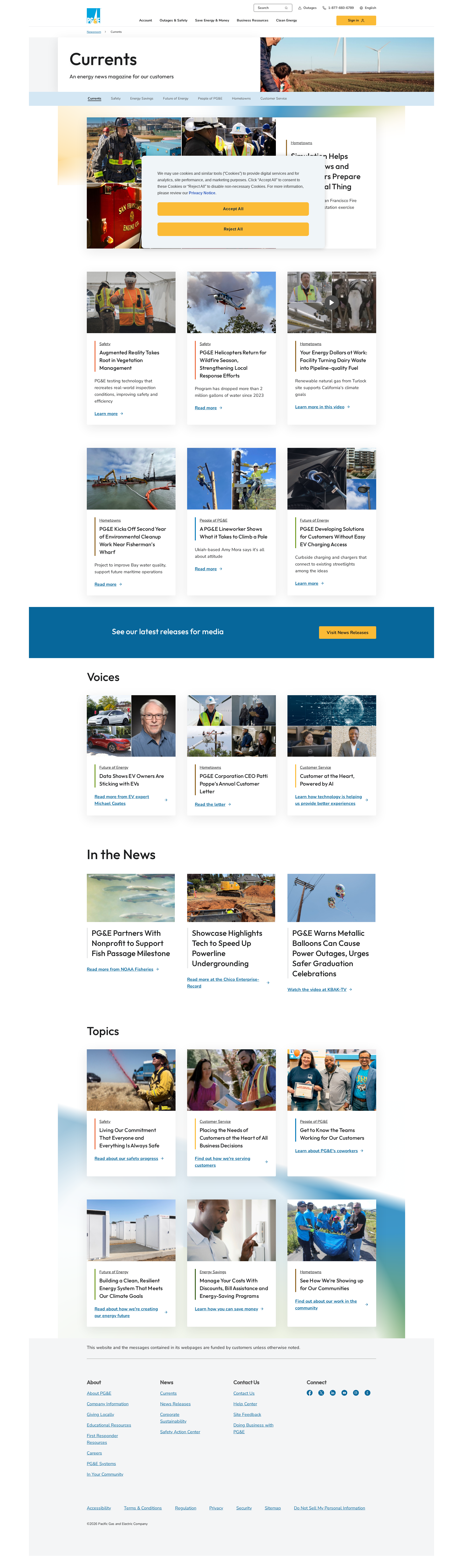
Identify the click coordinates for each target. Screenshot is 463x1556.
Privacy (216, 1508)
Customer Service (315, 767)
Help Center (245, 1404)
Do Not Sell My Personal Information (329, 1508)
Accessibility (99, 1508)
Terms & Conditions (143, 1508)
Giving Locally (100, 1414)
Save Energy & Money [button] (212, 21)
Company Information (108, 1404)
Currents (168, 1393)
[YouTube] (344, 1393)
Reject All (233, 229)
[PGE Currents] (367, 1393)
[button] (307, 8)
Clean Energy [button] (286, 21)
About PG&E (99, 1393)
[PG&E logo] (94, 15)
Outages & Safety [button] (173, 21)
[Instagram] (356, 1393)
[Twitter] (321, 1393)
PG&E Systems (101, 1464)
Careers (94, 1453)
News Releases (175, 1404)
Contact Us (244, 1393)
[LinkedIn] (333, 1393)
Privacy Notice (202, 193)
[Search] (286, 7)
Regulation (185, 1508)
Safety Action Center (180, 1432)
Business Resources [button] (252, 21)
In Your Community (105, 1474)
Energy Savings (213, 1272)
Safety (104, 344)
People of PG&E (213, 520)
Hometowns (310, 344)
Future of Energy (314, 520)
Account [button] (145, 21)
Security (244, 1508)
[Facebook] (309, 1393)
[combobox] (273, 8)
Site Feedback (247, 1414)
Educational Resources (109, 1425)
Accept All (233, 209)
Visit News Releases (347, 632)
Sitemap (273, 1508)
